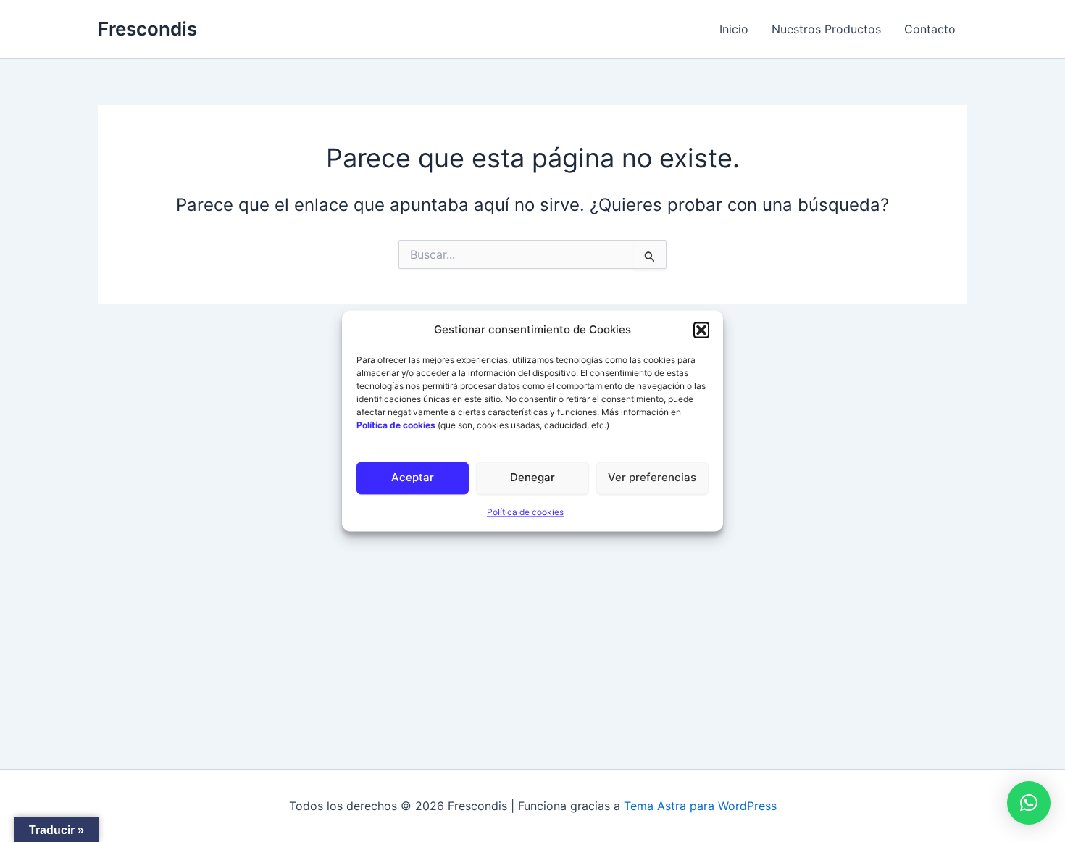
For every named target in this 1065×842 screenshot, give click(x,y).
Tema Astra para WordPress (700, 806)
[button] (701, 330)
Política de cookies (525, 512)
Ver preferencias (652, 478)
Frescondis (147, 28)
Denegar (532, 478)
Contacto (930, 29)
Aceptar (412, 478)
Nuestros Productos (826, 29)
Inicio (733, 29)
